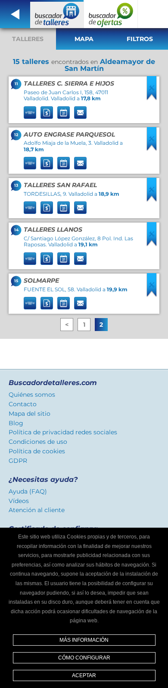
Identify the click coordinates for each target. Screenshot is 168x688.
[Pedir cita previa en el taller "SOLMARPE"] (63, 303)
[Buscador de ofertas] (111, 14)
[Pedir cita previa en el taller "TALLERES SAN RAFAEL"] (63, 207)
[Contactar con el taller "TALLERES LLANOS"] (80, 258)
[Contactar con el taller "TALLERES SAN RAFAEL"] (80, 207)
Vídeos (19, 501)
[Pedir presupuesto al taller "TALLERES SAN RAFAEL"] (46, 207)
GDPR (18, 461)
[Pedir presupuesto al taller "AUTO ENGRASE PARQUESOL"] (46, 163)
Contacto (23, 404)
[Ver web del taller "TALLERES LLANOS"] (30, 258)
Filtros (140, 39)
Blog (16, 423)
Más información (84, 640)
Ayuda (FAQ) (28, 491)
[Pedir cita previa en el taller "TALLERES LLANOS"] (63, 258)
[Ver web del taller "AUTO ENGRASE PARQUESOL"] (30, 163)
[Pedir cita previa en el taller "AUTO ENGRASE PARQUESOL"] (63, 163)
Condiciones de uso (38, 442)
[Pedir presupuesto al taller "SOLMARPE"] (46, 303)
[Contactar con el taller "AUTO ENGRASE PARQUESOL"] (80, 163)
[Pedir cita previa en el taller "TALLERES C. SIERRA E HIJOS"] (63, 112)
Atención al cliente (37, 510)
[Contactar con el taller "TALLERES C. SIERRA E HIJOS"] (80, 112)
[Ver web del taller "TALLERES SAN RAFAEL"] (30, 207)
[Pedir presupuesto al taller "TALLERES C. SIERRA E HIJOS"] (46, 112)
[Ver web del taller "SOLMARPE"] (30, 303)
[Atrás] (15, 14)
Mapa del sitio (29, 413)
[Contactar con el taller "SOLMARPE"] (80, 303)
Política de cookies (37, 451)
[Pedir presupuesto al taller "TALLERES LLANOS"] (46, 258)
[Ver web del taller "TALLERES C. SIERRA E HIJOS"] (30, 112)
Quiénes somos (32, 394)
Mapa (84, 39)
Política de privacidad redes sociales (63, 432)
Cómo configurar (84, 658)
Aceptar (84, 675)
